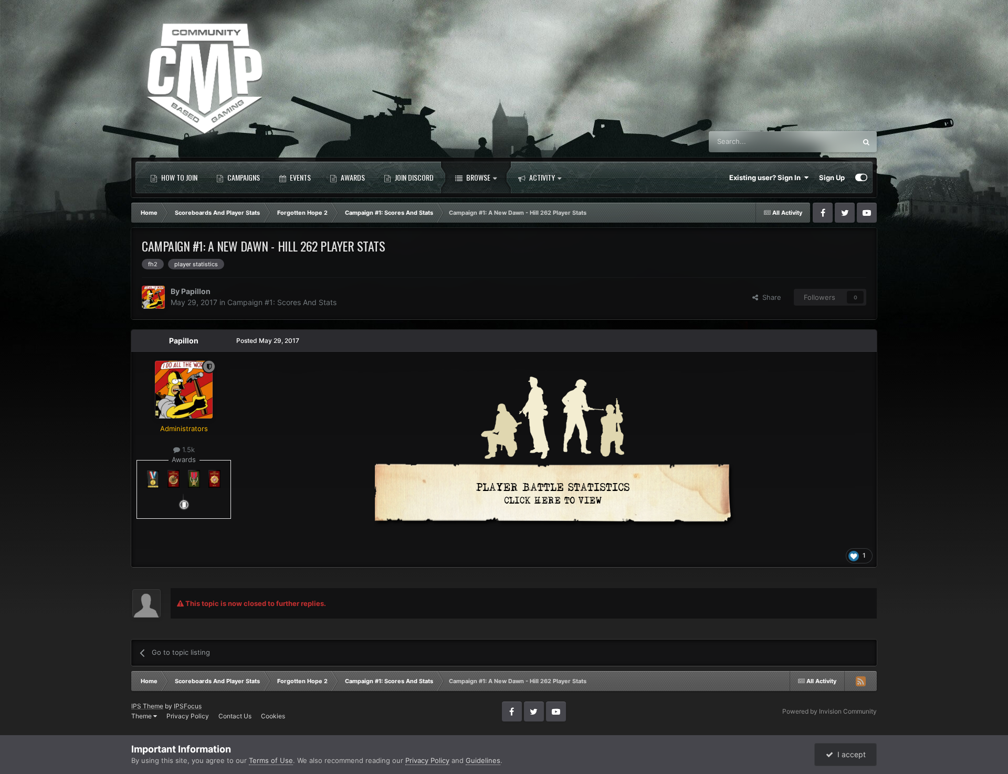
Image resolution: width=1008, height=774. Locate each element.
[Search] (866, 141)
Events (299, 177)
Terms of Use (271, 760)
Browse (477, 177)
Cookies (273, 716)
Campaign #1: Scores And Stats (282, 302)
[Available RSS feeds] (860, 681)
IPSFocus (188, 706)
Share (769, 297)
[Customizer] (861, 177)
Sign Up (832, 177)
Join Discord (413, 177)
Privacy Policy (187, 716)
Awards (352, 177)
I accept (849, 754)
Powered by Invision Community (829, 711)
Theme (142, 716)
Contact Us (234, 716)
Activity (541, 177)
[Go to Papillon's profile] (153, 297)
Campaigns (243, 177)
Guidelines (483, 760)
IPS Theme (147, 706)
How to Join (178, 177)
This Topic (826, 141)
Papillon (196, 291)
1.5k (187, 449)
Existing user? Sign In (766, 177)
